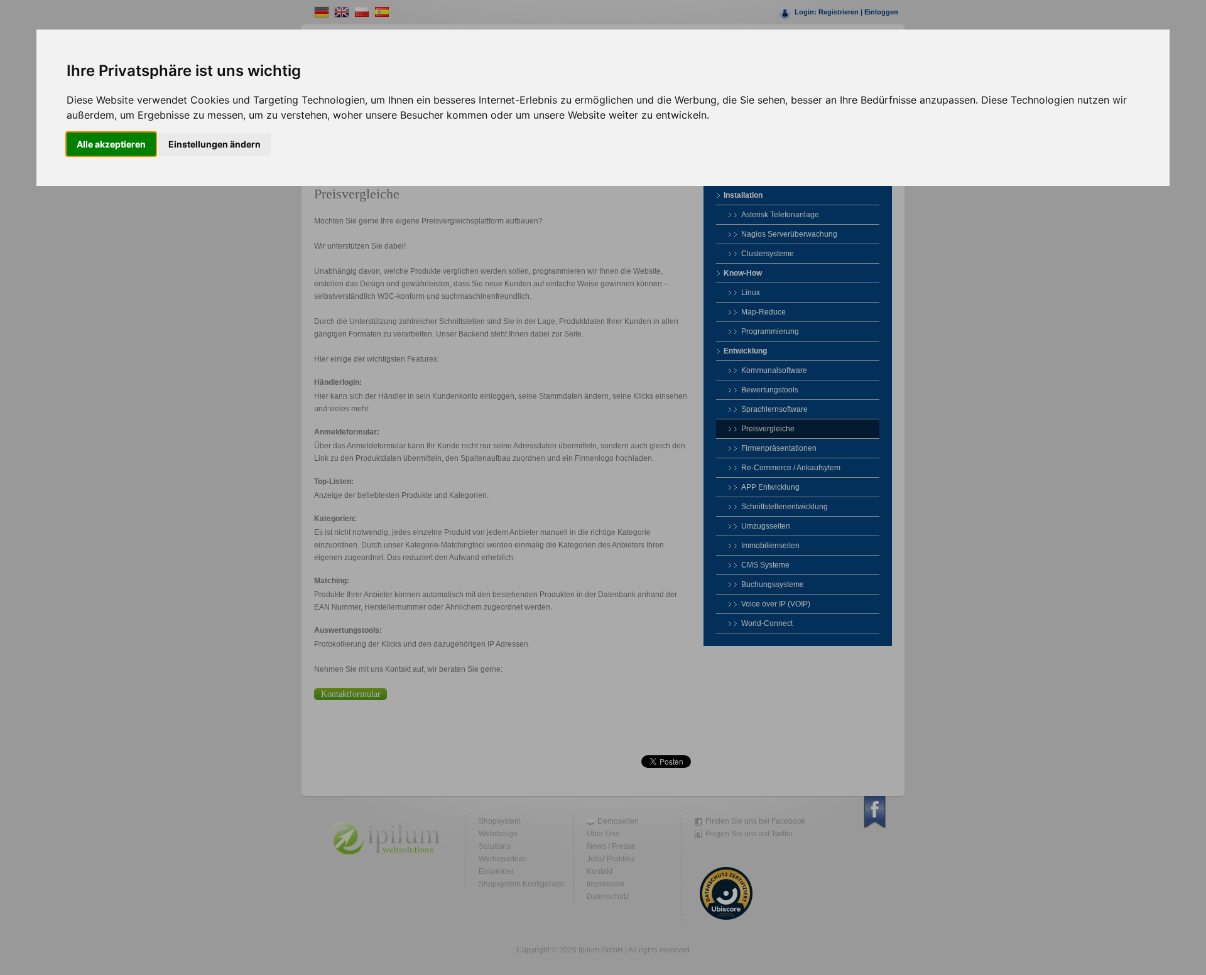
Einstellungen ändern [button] (214, 144)
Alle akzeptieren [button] (111, 144)
